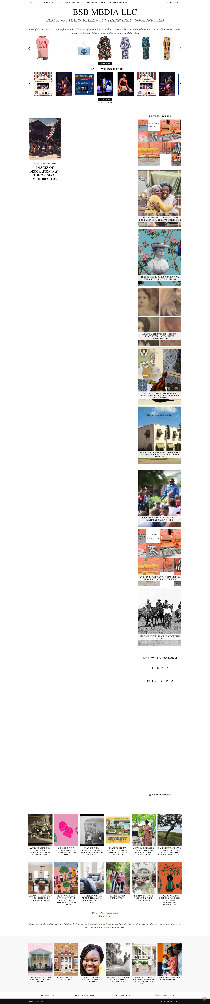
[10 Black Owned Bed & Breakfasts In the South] (40, 959)
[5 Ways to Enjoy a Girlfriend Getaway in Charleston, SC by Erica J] (144, 959)
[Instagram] (168, 2)
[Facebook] (174, 2)
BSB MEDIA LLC (105, 11)
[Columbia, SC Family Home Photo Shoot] (170, 959)
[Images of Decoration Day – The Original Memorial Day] (45, 139)
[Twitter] (165, 2)
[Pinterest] (171, 2)
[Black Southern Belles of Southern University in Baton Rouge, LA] (118, 830)
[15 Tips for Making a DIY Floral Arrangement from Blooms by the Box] (40, 830)
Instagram (86, 995)
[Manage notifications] (204, 999)
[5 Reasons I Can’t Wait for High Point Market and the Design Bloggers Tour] (40, 878)
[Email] (177, 2)
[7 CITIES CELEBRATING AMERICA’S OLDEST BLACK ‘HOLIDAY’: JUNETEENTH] (144, 830)
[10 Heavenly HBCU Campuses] (66, 959)
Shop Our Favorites (118, 2)
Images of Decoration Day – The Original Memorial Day (44, 173)
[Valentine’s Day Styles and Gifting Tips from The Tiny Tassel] (66, 830)
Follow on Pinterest (161, 794)
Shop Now (105, 63)
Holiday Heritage (52, 2)
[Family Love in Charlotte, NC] (118, 878)
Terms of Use (105, 916)
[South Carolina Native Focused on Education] (92, 959)
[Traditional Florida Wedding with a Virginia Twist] (118, 959)
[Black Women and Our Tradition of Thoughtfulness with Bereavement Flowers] (66, 878)
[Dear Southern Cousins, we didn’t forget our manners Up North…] (92, 830)
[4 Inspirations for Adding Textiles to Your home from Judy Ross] (92, 878)
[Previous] (29, 48)
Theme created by (171, 1001)
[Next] (181, 48)
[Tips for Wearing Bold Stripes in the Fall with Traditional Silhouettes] (170, 878)
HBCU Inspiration (73, 2)
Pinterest (165, 995)
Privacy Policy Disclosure (105, 912)
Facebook (126, 995)
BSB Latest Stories (96, 2)
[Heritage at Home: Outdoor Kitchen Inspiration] (144, 878)
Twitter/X (46, 995)
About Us (34, 2)
